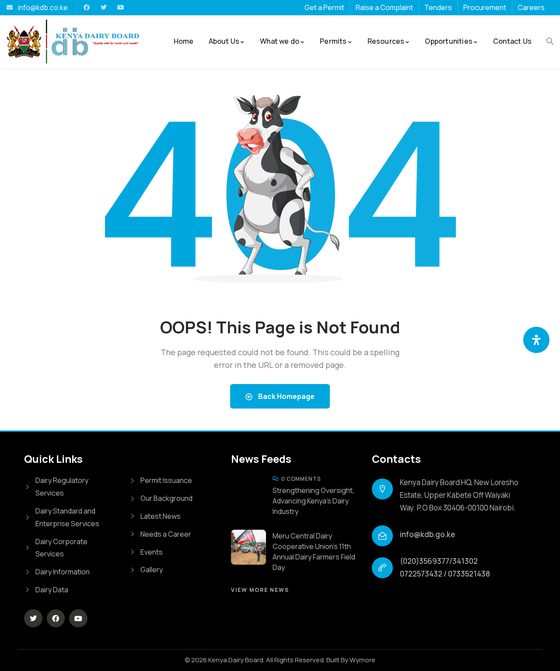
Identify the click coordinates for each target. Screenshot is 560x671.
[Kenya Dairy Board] (24, 41)
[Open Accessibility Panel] (536, 340)
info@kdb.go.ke (427, 534)
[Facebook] (87, 7)
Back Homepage (286, 396)
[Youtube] (121, 7)
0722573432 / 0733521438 (445, 574)
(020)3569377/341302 (439, 561)
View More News (260, 590)
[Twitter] (104, 7)
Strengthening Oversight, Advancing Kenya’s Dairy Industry (313, 501)
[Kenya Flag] (46, 41)
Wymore (362, 659)
